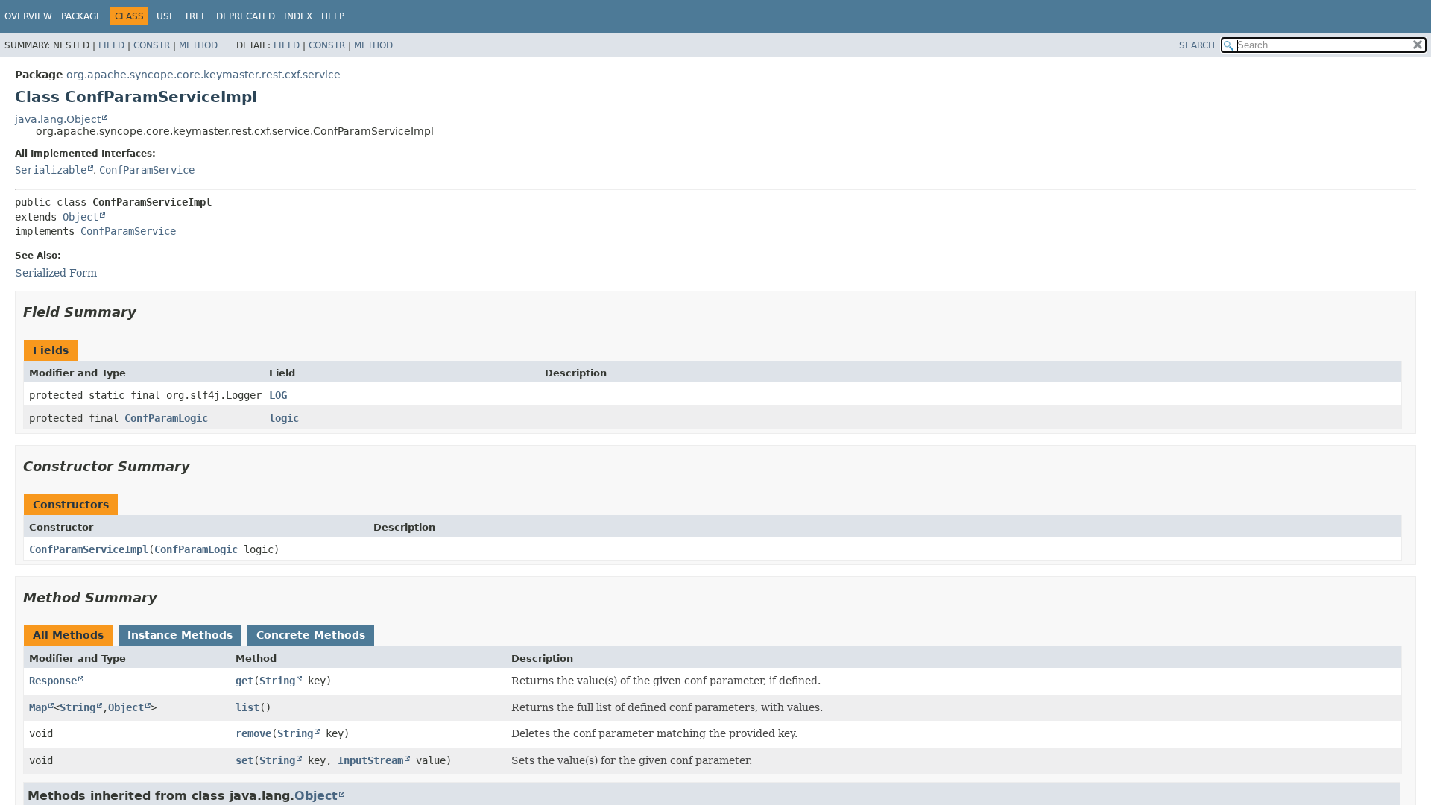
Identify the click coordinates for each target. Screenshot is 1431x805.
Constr (151, 45)
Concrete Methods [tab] (310, 635)
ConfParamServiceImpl (88, 549)
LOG (278, 395)
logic (284, 418)
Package (81, 16)
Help (332, 16)
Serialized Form (56, 273)
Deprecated (245, 16)
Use (166, 16)
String (277, 680)
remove (253, 733)
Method (198, 45)
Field (111, 45)
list (247, 707)
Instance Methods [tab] (180, 635)
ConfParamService (147, 170)
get (244, 680)
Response (53, 680)
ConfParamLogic (166, 418)
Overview (28, 16)
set (244, 760)
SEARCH (1197, 45)
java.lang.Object (58, 119)
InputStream (370, 760)
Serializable (50, 170)
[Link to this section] (147, 312)
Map (38, 707)
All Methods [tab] (68, 635)
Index (298, 16)
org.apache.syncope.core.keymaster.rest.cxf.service (203, 74)
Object (80, 217)
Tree (195, 16)
